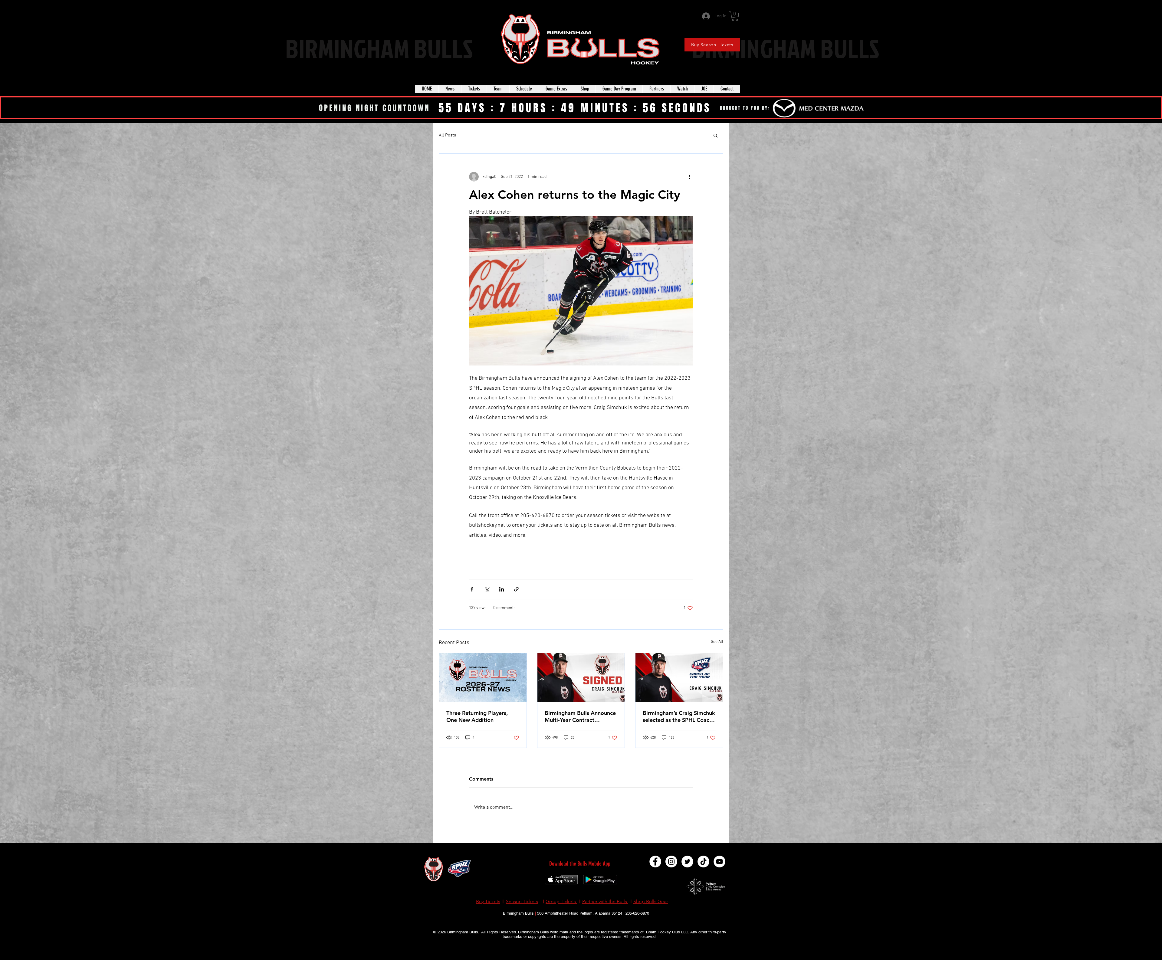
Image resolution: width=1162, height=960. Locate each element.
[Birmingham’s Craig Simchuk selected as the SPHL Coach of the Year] (679, 677)
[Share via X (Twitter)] (487, 589)
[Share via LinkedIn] (501, 589)
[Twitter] (687, 861)
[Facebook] (655, 861)
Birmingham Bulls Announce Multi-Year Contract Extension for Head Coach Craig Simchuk (580, 716)
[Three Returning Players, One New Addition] (483, 677)
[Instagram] (671, 861)
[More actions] (689, 176)
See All (717, 641)
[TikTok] (703, 861)
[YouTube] (719, 861)
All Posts (447, 135)
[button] (734, 16)
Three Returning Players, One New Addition (477, 716)
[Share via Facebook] (472, 589)
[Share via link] (516, 589)
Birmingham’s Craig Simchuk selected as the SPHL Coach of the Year (679, 716)
